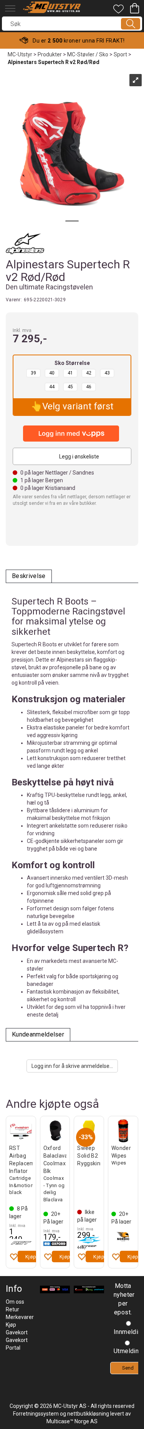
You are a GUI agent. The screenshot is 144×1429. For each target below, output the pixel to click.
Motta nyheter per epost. (123, 1299)
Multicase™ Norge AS (72, 1421)
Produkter (50, 54)
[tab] (29, 576)
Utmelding (128, 1351)
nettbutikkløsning (88, 1414)
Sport (120, 54)
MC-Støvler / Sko (87, 54)
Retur (12, 1309)
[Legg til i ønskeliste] (13, 1256)
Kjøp (30, 1257)
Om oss (15, 1302)
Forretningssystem (36, 1414)
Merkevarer (20, 1317)
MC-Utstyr (20, 54)
